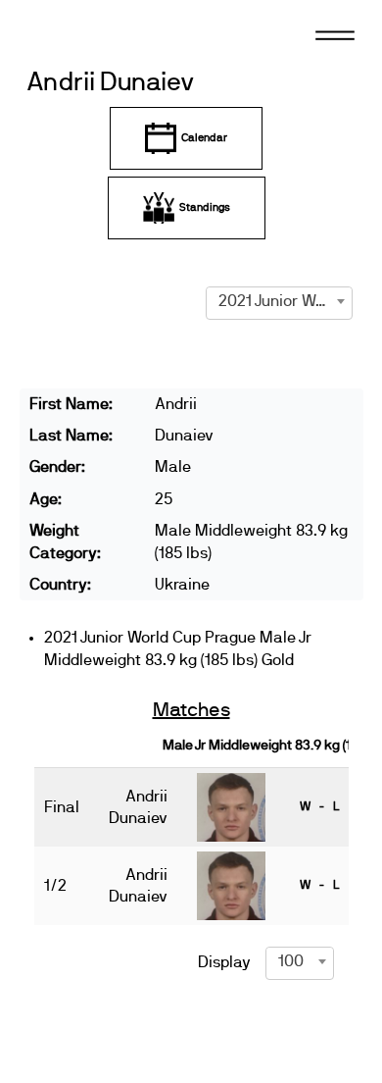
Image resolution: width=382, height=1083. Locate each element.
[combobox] (279, 301)
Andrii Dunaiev (110, 83)
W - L (319, 806)
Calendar (204, 137)
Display (224, 962)
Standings (204, 207)
